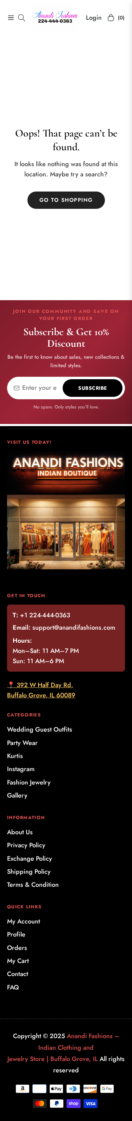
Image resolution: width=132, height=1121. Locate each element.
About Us (20, 832)
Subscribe (92, 388)
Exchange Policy (29, 858)
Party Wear (22, 742)
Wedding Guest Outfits (39, 729)
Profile (16, 934)
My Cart (18, 960)
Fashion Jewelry (29, 782)
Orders (17, 947)
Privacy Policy (26, 845)
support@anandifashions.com (73, 627)
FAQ (13, 987)
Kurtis (15, 756)
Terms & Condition (33, 884)
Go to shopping (66, 200)
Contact (17, 973)
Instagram (20, 769)
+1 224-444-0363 (45, 615)
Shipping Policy (29, 871)
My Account (23, 921)
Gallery (17, 795)
